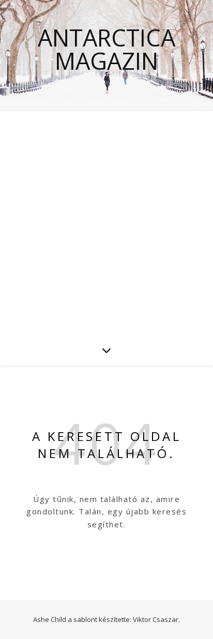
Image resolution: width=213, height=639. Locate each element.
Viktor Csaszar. (156, 619)
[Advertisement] (106, 222)
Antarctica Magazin (106, 49)
